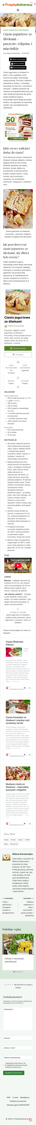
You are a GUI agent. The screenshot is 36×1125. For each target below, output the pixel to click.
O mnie (15, 1097)
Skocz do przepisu (19, 59)
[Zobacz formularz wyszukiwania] (18, 10)
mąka (6, 840)
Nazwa (7, 1038)
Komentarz (9, 1009)
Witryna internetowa (12, 1058)
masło (13, 840)
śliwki (27, 840)
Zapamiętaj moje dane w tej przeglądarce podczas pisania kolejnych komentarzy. (16, 1065)
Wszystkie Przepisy (22, 30)
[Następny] (30, 951)
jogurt (20, 840)
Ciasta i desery (8, 30)
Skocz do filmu (18, 63)
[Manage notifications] (30, 1119)
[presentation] (18, 944)
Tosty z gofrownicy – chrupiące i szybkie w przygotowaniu (8, 906)
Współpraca (24, 1097)
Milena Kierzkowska (13, 53)
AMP (8, 1097)
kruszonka (14, 844)
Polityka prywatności (18, 1101)
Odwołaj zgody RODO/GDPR (18, 1105)
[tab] (15, 971)
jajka (6, 844)
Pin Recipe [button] (19, 355)
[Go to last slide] (5, 951)
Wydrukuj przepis (19, 68)
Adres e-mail (10, 1048)
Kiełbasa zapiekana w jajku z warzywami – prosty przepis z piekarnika (27, 907)
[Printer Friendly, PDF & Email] (9, 834)
